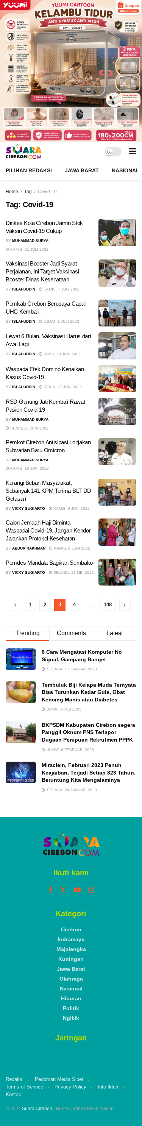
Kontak (13, 1094)
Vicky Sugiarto (28, 508)
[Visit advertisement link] (71, 71)
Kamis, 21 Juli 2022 (28, 249)
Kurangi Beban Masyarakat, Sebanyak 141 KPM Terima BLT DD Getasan (48, 490)
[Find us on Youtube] (77, 890)
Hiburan (71, 998)
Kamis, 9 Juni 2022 (71, 508)
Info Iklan (108, 1087)
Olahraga (71, 979)
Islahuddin (23, 289)
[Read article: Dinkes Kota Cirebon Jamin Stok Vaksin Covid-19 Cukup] (117, 232)
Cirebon (71, 929)
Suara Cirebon (37, 1108)
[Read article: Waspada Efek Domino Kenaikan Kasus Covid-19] (117, 378)
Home (12, 191)
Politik (71, 1008)
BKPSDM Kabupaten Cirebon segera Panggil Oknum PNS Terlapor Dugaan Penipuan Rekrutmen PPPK (88, 732)
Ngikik (71, 1018)
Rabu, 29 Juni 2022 (61, 354)
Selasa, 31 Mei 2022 (73, 572)
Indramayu (71, 939)
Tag (28, 191)
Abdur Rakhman (28, 548)
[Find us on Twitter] (62, 890)
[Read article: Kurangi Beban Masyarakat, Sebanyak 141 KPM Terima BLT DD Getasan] (117, 492)
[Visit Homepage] (24, 151)
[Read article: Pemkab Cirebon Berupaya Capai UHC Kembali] (117, 313)
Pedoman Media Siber (59, 1079)
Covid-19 (47, 191)
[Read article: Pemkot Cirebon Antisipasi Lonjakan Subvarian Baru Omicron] (117, 451)
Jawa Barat (82, 170)
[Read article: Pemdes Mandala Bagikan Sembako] (117, 572)
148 (108, 605)
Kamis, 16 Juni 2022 (29, 468)
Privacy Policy (70, 1087)
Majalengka (71, 949)
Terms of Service (24, 1087)
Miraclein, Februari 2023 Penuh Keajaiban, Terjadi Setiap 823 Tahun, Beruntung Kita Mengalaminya (89, 772)
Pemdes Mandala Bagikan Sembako (49, 562)
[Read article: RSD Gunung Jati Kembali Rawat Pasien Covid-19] (117, 411)
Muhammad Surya (30, 241)
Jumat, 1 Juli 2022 (60, 321)
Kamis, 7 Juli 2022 (61, 289)
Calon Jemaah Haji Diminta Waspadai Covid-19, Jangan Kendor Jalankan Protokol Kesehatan (48, 530)
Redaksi (14, 1079)
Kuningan (71, 959)
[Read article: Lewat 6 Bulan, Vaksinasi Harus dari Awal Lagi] (117, 345)
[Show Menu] (132, 151)
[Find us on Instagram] (91, 890)
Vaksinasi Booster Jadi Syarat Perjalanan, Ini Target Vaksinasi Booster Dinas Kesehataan (42, 271)
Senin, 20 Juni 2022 (28, 428)
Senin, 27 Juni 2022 (62, 387)
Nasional (125, 170)
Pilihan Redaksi (29, 170)
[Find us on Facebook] (50, 890)
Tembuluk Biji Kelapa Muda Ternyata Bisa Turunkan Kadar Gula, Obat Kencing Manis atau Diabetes (89, 692)
